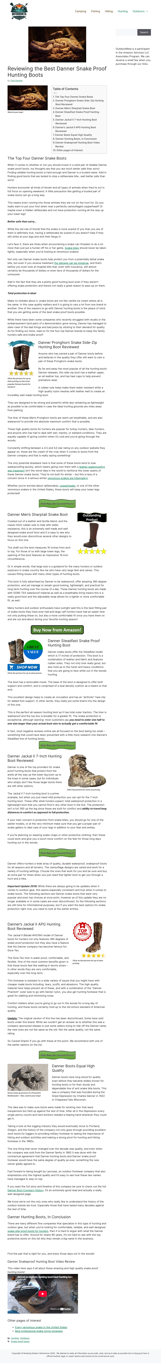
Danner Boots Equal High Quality (73, 134)
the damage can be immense (71, 263)
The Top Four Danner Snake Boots (74, 96)
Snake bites (72, 247)
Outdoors (139, 11)
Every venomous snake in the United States (41, 1327)
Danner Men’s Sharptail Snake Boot (75, 108)
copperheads (67, 485)
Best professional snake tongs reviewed (39, 1331)
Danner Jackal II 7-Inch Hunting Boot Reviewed (76, 121)
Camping (80, 11)
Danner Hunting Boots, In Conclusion (76, 138)
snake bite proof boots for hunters (28, 1231)
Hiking (109, 11)
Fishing (95, 11)
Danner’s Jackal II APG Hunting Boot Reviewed (75, 129)
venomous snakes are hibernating (68, 478)
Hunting (123, 11)
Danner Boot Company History (26, 1190)
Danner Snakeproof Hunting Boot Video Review (77, 144)
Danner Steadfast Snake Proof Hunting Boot (77, 114)
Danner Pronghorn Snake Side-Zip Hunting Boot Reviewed (79, 102)
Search (144, 32)
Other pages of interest (69, 150)
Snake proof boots (20, 1341)
